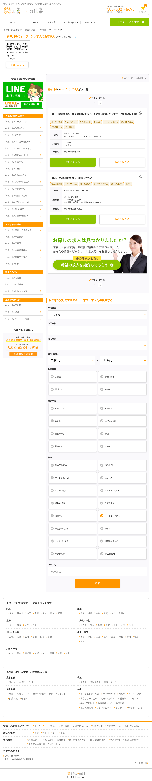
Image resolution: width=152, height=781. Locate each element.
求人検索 (52, 22)
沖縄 (67, 653)
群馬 (60, 613)
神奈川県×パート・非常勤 (17, 319)
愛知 (11, 625)
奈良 (113, 613)
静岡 (19, 625)
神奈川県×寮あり (13, 135)
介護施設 (109, 408)
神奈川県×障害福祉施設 (16, 250)
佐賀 (60, 653)
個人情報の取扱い (98, 740)
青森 (108, 625)
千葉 (37, 613)
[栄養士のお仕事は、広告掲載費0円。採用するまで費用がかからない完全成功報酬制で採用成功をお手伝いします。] (23, 357)
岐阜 (27, 625)
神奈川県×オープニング (16, 121)
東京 (11, 613)
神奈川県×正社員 (13, 305)
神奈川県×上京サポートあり (18, 148)
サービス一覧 (141, 763)
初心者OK (109, 465)
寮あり (108, 528)
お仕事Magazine (71, 22)
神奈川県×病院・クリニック (18, 230)
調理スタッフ (61, 389)
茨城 (44, 613)
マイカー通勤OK (112, 490)
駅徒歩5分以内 (61, 528)
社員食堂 (59, 446)
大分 (44, 653)
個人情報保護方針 (77, 740)
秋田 (131, 625)
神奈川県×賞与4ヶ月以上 (16, 155)
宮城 (92, 625)
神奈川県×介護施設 (14, 236)
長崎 (37, 653)
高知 (82, 641)
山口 (98, 637)
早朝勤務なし (61, 554)
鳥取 (113, 637)
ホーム (13, 22)
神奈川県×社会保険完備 (16, 195)
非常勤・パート (26, 682)
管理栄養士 (109, 377)
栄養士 (58, 377)
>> (100, 103)
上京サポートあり (63, 541)
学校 (107, 434)
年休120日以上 (61, 490)
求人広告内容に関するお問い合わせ (45, 744)
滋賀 (106, 613)
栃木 (52, 613)
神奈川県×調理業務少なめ (17, 182)
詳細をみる (16, 65)
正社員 (12, 682)
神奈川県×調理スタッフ (16, 291)
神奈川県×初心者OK (14, 209)
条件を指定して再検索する (135, 78)
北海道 (83, 625)
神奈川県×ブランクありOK (17, 202)
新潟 (11, 637)
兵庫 (90, 613)
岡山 (90, 637)
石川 (27, 637)
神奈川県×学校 (12, 263)
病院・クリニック (63, 408)
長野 (19, 637)
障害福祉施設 (110, 421)
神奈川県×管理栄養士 (15, 284)
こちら (73, 37)
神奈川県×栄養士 (13, 278)
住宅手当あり (110, 503)
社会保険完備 (61, 465)
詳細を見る (121, 162)
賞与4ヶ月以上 (61, 503)
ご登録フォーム (114, 726)
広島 (82, 637)
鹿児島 (28, 653)
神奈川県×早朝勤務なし (16, 189)
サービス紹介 (32, 22)
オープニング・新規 (89, 694)
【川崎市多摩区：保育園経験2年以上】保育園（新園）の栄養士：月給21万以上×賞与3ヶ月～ (17, 46)
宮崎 (52, 653)
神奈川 (20, 613)
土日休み (109, 478)
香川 (129, 637)
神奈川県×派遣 (12, 312)
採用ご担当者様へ (133, 726)
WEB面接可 (110, 554)
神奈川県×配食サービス (16, 257)
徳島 (136, 637)
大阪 (82, 613)
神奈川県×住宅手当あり (16, 128)
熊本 (19, 653)
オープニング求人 (112, 516)
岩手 (115, 625)
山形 (123, 625)
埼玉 (29, 613)
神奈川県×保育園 (13, 243)
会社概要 (61, 740)
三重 (35, 625)
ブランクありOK (62, 478)
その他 (108, 389)
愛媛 (121, 637)
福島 (100, 625)
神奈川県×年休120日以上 (17, 175)
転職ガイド (90, 22)
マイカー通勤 (135, 694)
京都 (98, 613)
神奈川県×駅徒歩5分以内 (16, 215)
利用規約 (32, 740)
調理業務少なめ (111, 541)
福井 (50, 637)
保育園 (58, 421)
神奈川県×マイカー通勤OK (17, 141)
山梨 (42, 637)
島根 (106, 637)
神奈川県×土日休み (14, 168)
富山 (35, 637)
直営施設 (59, 516)
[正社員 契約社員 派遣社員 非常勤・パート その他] (97, 345)
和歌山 (122, 613)
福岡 (11, 653)
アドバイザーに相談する (128, 22)
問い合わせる (73, 162)
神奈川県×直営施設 (14, 162)
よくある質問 (47, 740)
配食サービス (61, 434)
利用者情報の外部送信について (124, 740)
